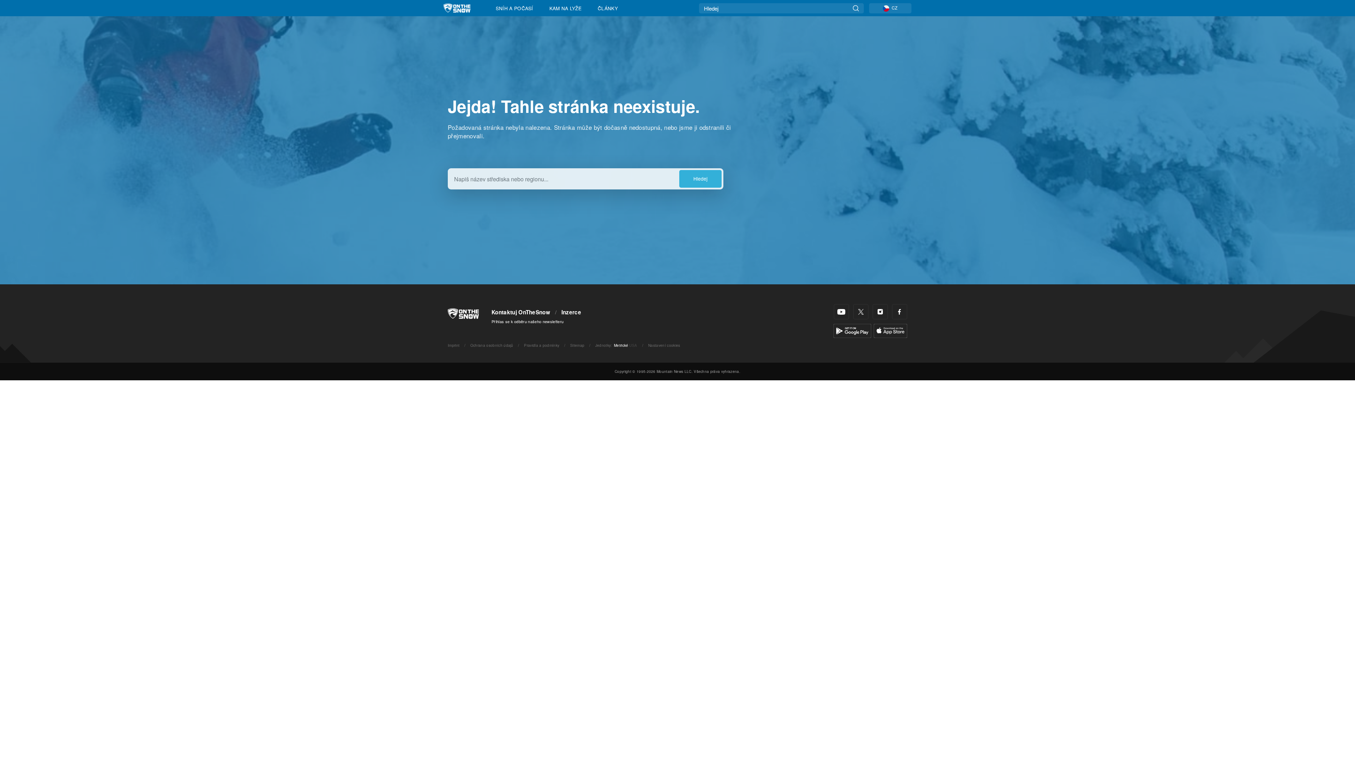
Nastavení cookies (664, 345)
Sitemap (577, 345)
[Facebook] (899, 311)
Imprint (453, 345)
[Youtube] (841, 311)
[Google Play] (852, 330)
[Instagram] (880, 311)
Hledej (700, 178)
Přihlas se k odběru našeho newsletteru (528, 321)
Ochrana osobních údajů (491, 345)
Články (608, 8)
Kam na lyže (565, 8)
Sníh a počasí (514, 8)
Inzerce (571, 312)
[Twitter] (860, 311)
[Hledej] (856, 8)
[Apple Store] (890, 330)
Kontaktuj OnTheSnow (521, 312)
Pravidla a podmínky (541, 345)
